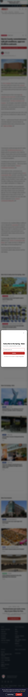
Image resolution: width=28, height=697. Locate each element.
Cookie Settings (10, 694)
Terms (17, 356)
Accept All (19, 694)
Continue (14, 353)
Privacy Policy (22, 356)
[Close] (24, 333)
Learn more (23, 691)
